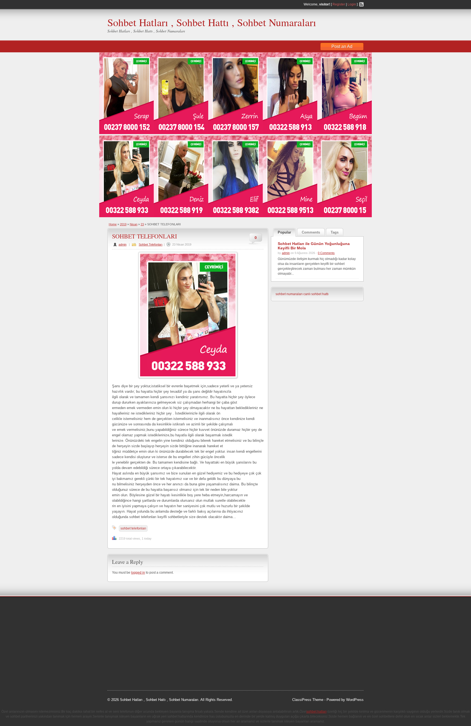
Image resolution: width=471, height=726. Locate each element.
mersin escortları (134, 662)
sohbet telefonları (133, 528)
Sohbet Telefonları (150, 244)
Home (113, 224)
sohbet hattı (143, 614)
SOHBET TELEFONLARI (144, 236)
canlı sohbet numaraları (131, 641)
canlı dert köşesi (134, 648)
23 (142, 224)
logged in (138, 572)
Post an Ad (341, 46)
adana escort (122, 607)
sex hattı (156, 648)
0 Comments (326, 253)
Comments (311, 232)
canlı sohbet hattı (315, 294)
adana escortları (149, 607)
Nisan (133, 224)
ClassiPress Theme (307, 700)
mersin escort (135, 669)
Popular (284, 232)
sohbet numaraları (289, 294)
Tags (335, 232)
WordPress (355, 700)
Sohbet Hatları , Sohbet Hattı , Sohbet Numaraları (211, 22)
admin (122, 244)
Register (339, 4)
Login (352, 4)
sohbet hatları (123, 628)
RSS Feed (361, 4)
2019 (123, 224)
